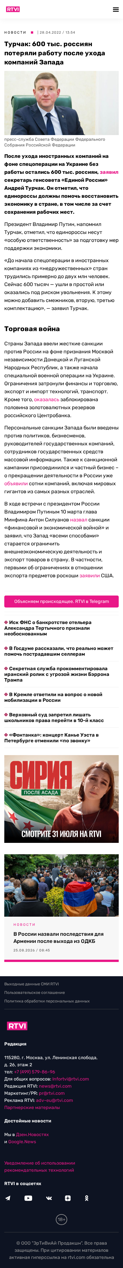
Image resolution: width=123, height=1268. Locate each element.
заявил (109, 172)
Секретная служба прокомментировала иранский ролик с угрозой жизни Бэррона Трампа (56, 674)
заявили (90, 575)
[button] (116, 9)
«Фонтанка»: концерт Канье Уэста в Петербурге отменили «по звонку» (51, 737)
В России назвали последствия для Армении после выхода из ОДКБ (58, 937)
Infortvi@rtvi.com (70, 1079)
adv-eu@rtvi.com (54, 1100)
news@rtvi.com (55, 1086)
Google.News (22, 1141)
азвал (80, 520)
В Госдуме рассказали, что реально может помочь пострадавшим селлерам (58, 651)
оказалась (46, 399)
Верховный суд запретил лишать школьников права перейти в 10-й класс (54, 717)
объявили (16, 483)
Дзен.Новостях (32, 1134)
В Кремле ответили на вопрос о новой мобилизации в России (53, 697)
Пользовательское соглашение (34, 992)
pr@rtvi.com (52, 1093)
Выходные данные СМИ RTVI (31, 984)
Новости (15, 32)
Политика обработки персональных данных (47, 1001)
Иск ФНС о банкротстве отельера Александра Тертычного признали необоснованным (48, 628)
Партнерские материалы (32, 1107)
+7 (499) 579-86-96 (34, 1072)
